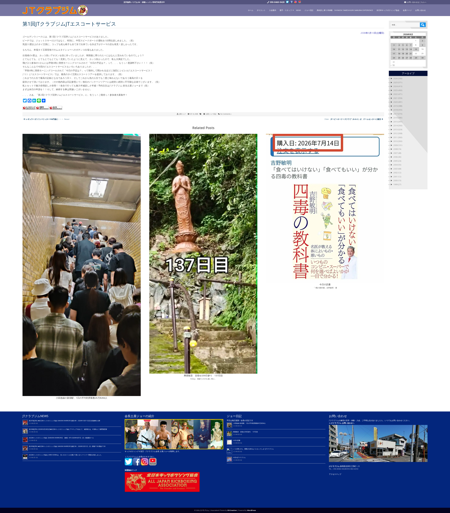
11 (399, 49)
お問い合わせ (420, 10)
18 (399, 53)
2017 (395, 114)
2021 (395, 98)
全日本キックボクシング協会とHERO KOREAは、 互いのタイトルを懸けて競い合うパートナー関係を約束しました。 (66, 455)
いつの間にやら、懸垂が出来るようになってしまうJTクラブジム (253, 449)
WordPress (251, 510)
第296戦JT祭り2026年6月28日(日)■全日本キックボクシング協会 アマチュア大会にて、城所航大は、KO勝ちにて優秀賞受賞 (68, 429)
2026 (395, 78)
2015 (395, 121)
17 (394, 53)
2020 (395, 102)
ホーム (250, 10)
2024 (395, 86)
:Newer (48, 119)
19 (403, 53)
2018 (395, 110)
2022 (395, 94)
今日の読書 (236, 440)
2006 (395, 157)
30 (422, 58)
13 (407, 49)
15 (416, 49)
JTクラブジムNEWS (35, 416)
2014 (395, 125)
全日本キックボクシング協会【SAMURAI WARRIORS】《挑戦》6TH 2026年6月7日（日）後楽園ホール (61, 438)
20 (407, 53)
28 (411, 58)
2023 (395, 90)
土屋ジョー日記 (211, 114)
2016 (395, 118)
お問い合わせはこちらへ (416, 2)
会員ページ (407, 10)
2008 (395, 149)
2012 (395, 133)
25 (399, 58)
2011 (395, 137)
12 (403, 49)
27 (407, 58)
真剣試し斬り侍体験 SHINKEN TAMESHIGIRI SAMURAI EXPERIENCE (345, 10)
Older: (352, 119)
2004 (395, 165)
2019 (395, 106)
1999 (395, 184)
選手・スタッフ (286, 10)
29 (416, 58)
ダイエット (261, 10)
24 (394, 58)
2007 (395, 153)
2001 (395, 176)
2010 (395, 141)
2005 (395, 161)
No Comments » (225, 114)
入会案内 (272, 10)
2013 (395, 129)
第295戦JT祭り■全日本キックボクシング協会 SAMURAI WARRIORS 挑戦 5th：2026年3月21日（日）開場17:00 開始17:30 (67, 446)
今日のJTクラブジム (239, 457)
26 (403, 58)
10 (394, 49)
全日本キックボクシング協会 (388, 10)
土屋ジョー (182, 114)
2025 (395, 82)
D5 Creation (232, 510)
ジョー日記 (308, 10)
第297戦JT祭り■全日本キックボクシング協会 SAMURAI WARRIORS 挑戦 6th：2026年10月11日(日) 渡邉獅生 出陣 (64, 421)
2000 (395, 180)
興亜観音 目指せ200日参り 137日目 (246, 432)
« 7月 (393, 65)
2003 (395, 169)
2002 (395, 172)
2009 (395, 145)
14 (411, 49)
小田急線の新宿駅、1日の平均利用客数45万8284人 (249, 423)
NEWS (298, 10)
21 (411, 53)
